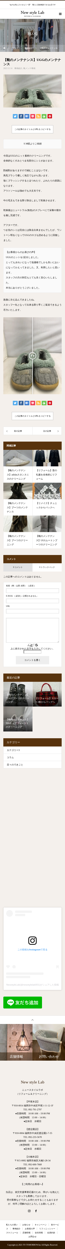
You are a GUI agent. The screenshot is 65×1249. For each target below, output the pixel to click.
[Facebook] (36, 1211)
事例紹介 (18, 68)
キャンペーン (41, 1225)
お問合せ (32, 1236)
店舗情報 (26, 1233)
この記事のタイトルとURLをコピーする (32, 129)
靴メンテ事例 (29, 68)
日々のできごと (15, 764)
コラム (10, 757)
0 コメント (18, 567)
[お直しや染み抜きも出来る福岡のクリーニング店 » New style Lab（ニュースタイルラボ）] (32, 10)
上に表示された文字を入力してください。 (32, 648)
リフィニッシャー (47, 1229)
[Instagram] (29, 1211)
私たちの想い (12, 1225)
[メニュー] (60, 14)
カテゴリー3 (13, 750)
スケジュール (12, 1233)
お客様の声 (30, 1229)
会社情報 (39, 1233)
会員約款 (51, 1233)
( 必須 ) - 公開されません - (22, 596)
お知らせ (26, 1225)
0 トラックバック (47, 567)
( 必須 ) (20, 586)
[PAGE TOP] (32, 1020)
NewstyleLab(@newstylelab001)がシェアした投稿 (32, 984)
